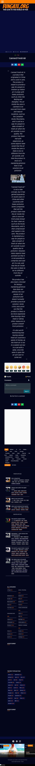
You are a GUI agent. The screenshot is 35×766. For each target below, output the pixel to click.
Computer (27, 480)
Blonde (20, 601)
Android (15, 490)
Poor (13, 459)
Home (22, 685)
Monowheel (20, 540)
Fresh (18, 453)
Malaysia (17, 524)
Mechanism (14, 540)
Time (22, 698)
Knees (26, 564)
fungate (3, 752)
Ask (17, 677)
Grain (13, 481)
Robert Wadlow (18, 568)
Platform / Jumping (22, 625)
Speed (17, 553)
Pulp (23, 525)
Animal (19, 595)
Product (25, 459)
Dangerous (26, 536)
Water (10, 700)
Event (12, 492)
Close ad (16, 480)
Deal (19, 507)
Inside (16, 455)
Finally (22, 507)
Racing (8, 634)
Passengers (18, 542)
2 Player (16, 507)
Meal (27, 500)
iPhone (20, 492)
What (20, 502)
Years (21, 494)
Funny (18, 682)
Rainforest (18, 527)
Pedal (23, 542)
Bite (15, 500)
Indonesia (13, 522)
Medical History (20, 566)
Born (22, 561)
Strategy (20, 637)
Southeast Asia (14, 529)
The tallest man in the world (18, 559)
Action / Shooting (22, 590)
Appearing (17, 561)
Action (10, 674)
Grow (17, 562)
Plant (24, 524)
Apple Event (23, 490)
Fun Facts (14, 465)
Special (13, 570)
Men (16, 690)
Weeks (26, 509)
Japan (16, 549)
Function (17, 492)
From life (26, 507)
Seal (22, 460)
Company (26, 561)
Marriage (20, 619)
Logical (8, 619)
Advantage (16, 536)
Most (21, 524)
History (13, 564)
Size (19, 481)
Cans (11, 451)
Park (18, 551)
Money (22, 690)
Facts (13, 453)
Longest (26, 549)
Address (11, 449)
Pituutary (27, 566)
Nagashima (14, 551)
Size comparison (15, 478)
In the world (21, 564)
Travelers (19, 544)
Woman (11, 703)
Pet (17, 693)
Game (10, 685)
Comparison (21, 480)
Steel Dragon (22, 553)
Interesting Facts (9, 457)
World (12, 573)
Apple (19, 490)
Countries (7, 453)
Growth (21, 562)
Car (10, 680)
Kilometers (21, 549)
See (16, 698)
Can (6, 451)
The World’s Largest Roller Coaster (20, 548)
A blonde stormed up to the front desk (12, 754)
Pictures (9, 625)
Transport (18, 509)
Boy (22, 677)
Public (13, 568)
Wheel (27, 544)
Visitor (27, 555)
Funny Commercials (22, 607)
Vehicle (23, 544)
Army (19, 598)
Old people (9, 622)
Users (18, 494)
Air (20, 449)
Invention (17, 538)
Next (12, 502)
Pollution (7, 459)
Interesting (23, 455)
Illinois (16, 564)
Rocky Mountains (15, 460)
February (13, 562)
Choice (17, 500)
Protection (19, 525)
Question (18, 695)
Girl (16, 685)
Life (19, 616)
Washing (23, 509)
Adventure (9, 595)
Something (13, 494)
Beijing (24, 449)
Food (19, 604)
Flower (25, 520)
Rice (16, 481)
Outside (17, 457)
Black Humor (10, 601)
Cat (15, 680)
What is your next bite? (17, 498)
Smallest (22, 481)
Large (12, 566)
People (22, 457)
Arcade (8, 598)
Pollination (13, 525)
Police (8, 631)
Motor (24, 540)
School (19, 634)
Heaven (11, 455)
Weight (20, 529)
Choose (21, 500)
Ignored (13, 509)
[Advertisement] (17, 656)
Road (10, 698)
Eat (25, 500)
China (16, 451)
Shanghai (7, 462)
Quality (6, 460)
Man (16, 566)
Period (26, 542)
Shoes (24, 568)
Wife (17, 700)
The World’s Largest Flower (18, 519)
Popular (22, 551)
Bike (22, 536)
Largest (22, 522)
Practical (18, 459)
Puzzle (19, 631)
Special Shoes (18, 570)
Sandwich (16, 502)
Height (24, 562)
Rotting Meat (24, 527)
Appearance (18, 520)
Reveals (25, 492)
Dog (21, 680)
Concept (21, 451)
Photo (23, 693)
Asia (22, 520)
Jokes (19, 613)
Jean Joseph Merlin (24, 538)
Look (16, 687)
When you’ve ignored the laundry (19, 506)
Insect (18, 522)
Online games (21, 622)
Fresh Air (24, 453)
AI (16, 449)
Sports (8, 637)
